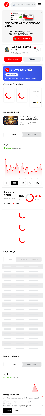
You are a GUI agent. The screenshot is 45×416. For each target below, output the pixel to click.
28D (14, 183)
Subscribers (31, 135)
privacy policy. (25, 406)
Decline (18, 411)
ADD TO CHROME (24, 39)
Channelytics (13, 59)
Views (14, 135)
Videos (32, 59)
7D (6, 183)
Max (38, 183)
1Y (30, 183)
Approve (7, 411)
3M (23, 183)
